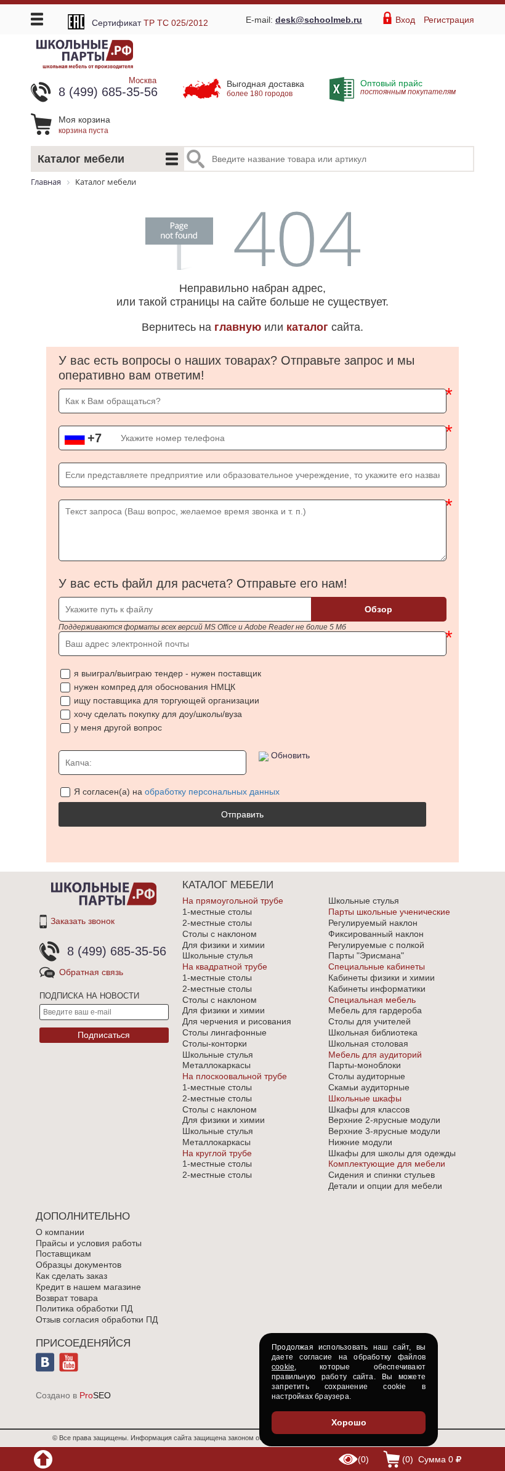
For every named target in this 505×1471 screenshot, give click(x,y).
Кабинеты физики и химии (381, 978)
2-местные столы (217, 923)
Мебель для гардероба (375, 1010)
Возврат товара (67, 1298)
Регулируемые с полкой (376, 945)
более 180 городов (265, 88)
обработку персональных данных (212, 791)
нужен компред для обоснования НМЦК (154, 687)
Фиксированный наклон (376, 934)
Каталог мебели (81, 159)
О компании (60, 1232)
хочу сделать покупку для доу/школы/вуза (158, 714)
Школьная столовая (368, 1043)
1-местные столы (217, 912)
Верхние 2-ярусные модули (384, 1120)
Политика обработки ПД (84, 1308)
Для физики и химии (223, 945)
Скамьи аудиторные (369, 1087)
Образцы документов (78, 1265)
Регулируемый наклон (373, 923)
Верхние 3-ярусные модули (384, 1131)
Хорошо (348, 1422)
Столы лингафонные (224, 1032)
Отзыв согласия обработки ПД (97, 1319)
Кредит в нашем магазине (88, 1287)
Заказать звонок (82, 921)
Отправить (242, 814)
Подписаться (104, 1035)
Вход (405, 20)
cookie (283, 1367)
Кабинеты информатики (377, 989)
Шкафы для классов (369, 1109)
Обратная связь (91, 972)
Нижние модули (360, 1142)
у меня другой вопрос (118, 727)
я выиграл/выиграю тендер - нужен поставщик (167, 673)
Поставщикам (63, 1253)
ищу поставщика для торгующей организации (166, 700)
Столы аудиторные (366, 1076)
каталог (307, 327)
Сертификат (150, 23)
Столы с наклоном (219, 934)
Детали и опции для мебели (385, 1186)
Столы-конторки (214, 1043)
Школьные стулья (217, 955)
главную (237, 327)
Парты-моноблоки (364, 1065)
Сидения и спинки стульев (381, 1175)
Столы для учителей (369, 1021)
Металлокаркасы (216, 1065)
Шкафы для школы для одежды (392, 1153)
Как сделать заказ (71, 1276)
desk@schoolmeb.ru (318, 20)
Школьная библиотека (373, 1032)
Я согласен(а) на (177, 791)
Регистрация (449, 20)
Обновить (290, 755)
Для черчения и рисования (236, 1021)
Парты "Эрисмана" (366, 955)
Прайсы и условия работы (89, 1243)
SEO (95, 1395)
